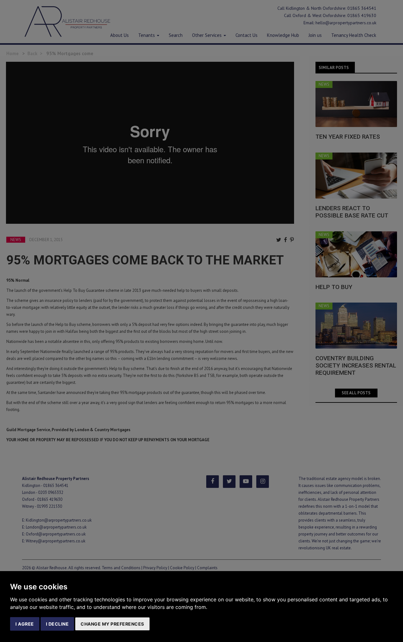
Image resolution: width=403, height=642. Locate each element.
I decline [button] (57, 624)
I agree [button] (24, 624)
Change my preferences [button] (112, 624)
